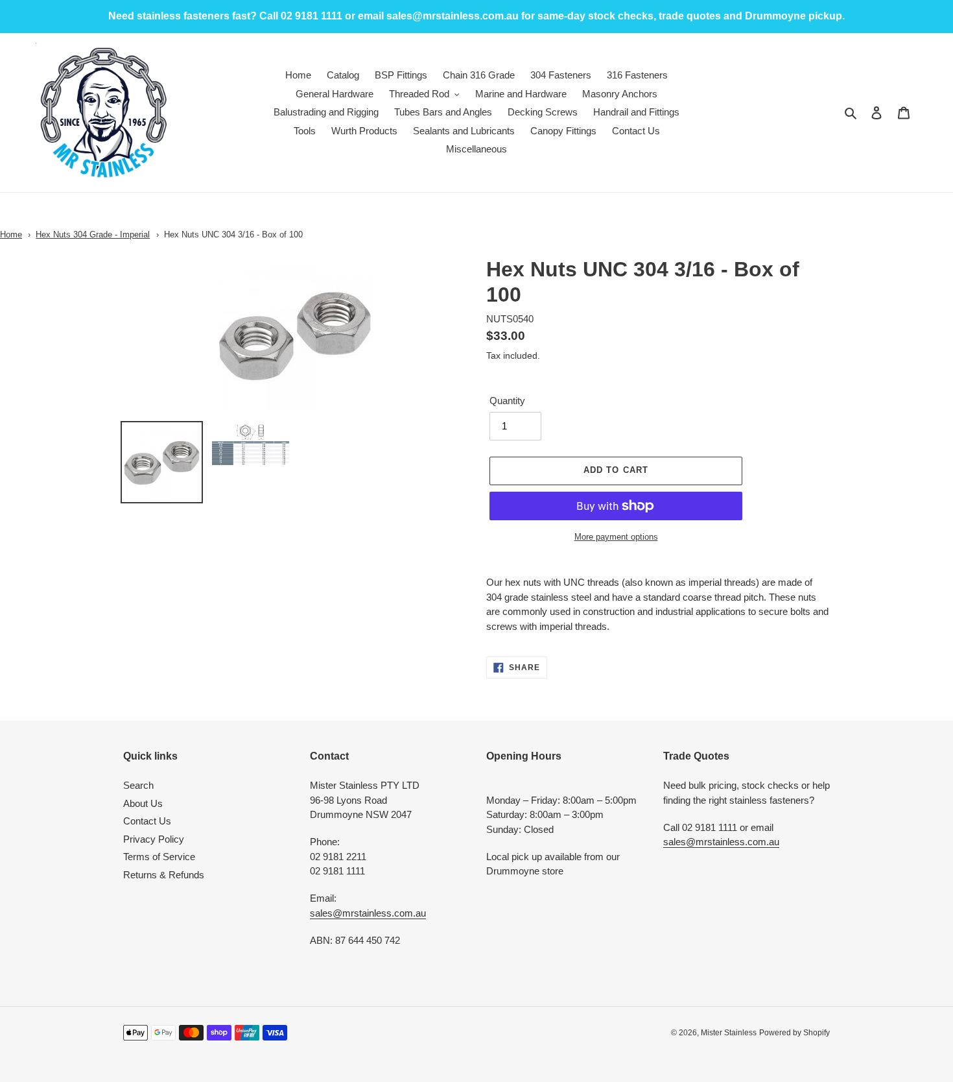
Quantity (507, 400)
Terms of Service (159, 856)
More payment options (616, 537)
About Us (143, 803)
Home (11, 234)
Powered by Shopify (794, 1032)
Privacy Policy (153, 839)
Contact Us (147, 820)
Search (138, 785)
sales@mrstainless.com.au (368, 913)
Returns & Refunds (163, 874)
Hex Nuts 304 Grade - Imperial (93, 234)
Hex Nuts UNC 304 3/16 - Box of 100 (233, 234)
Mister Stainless (729, 1032)
